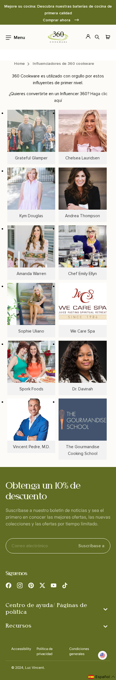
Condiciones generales (79, 651)
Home (19, 63)
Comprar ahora (57, 20)
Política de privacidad (45, 651)
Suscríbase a (91, 546)
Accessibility (21, 649)
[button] (13, 37)
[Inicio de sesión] (84, 37)
